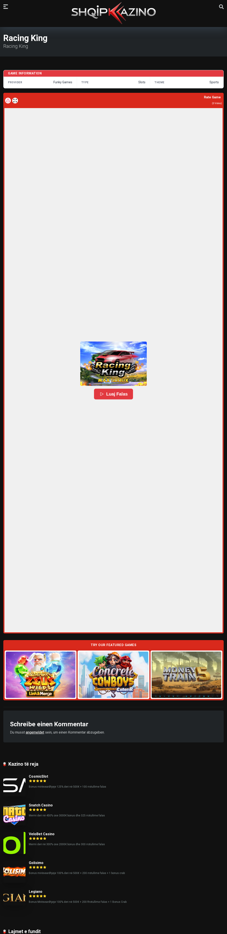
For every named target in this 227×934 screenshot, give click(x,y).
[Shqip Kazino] (113, 13)
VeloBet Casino (42, 834)
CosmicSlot (38, 776)
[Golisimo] (14, 882)
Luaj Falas (116, 394)
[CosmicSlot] (14, 795)
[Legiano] (14, 904)
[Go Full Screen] (15, 100)
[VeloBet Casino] (14, 853)
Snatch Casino (41, 805)
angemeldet (35, 732)
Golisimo (36, 863)
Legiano (35, 891)
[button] (113, 364)
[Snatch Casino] (14, 824)
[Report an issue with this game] (8, 100)
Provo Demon (40, 674)
